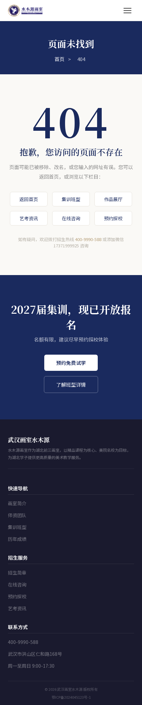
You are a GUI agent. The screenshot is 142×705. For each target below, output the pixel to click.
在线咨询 (71, 218)
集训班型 (71, 199)
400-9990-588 (88, 239)
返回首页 (28, 199)
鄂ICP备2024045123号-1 (71, 697)
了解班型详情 (71, 384)
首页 (59, 58)
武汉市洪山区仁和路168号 (35, 654)
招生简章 (17, 572)
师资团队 (17, 515)
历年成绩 (17, 539)
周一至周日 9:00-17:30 (31, 665)
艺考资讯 (28, 218)
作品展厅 (113, 199)
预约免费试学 (71, 362)
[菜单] (127, 10)
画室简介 (17, 503)
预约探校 (113, 218)
